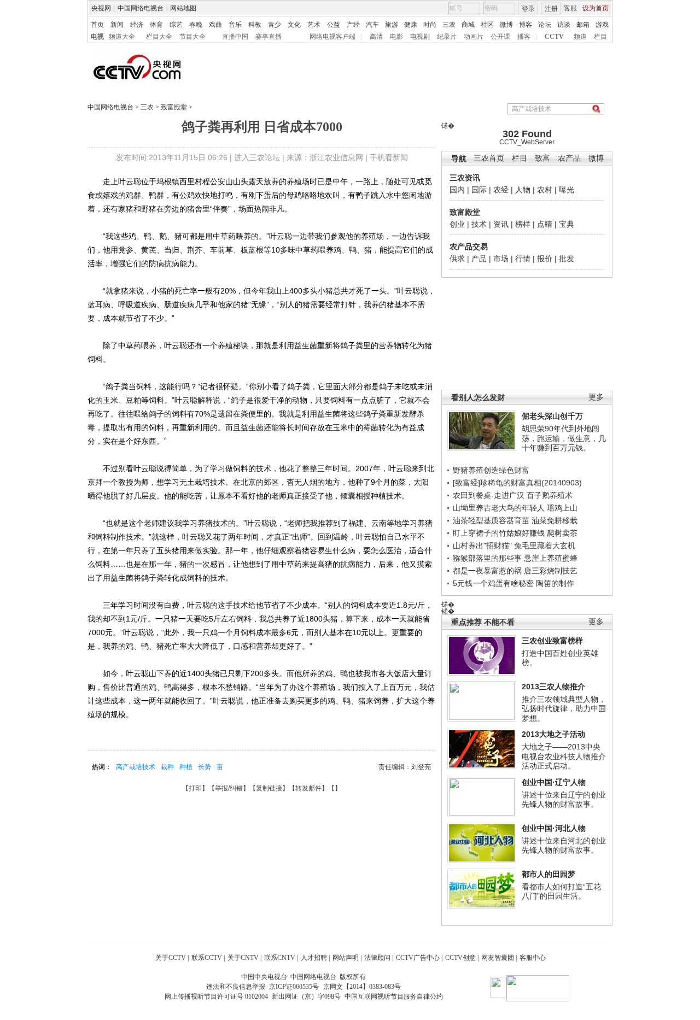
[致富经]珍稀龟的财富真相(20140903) (517, 482)
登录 (528, 9)
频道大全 (122, 36)
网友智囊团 (497, 958)
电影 (396, 36)
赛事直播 (268, 36)
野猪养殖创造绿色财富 (491, 470)
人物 (522, 189)
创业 (457, 224)
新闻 (117, 24)
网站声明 (345, 958)
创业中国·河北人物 (554, 828)
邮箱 (583, 24)
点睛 (544, 224)
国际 (479, 189)
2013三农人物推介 (553, 686)
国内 (457, 189)
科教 (254, 24)
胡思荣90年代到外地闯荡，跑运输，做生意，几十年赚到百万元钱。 (564, 438)
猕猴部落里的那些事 (487, 558)
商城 (468, 24)
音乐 (235, 24)
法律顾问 (377, 958)
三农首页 (489, 158)
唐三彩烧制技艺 (551, 570)
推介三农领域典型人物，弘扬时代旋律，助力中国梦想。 (564, 709)
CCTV (554, 36)
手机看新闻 (389, 157)
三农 (449, 24)
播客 (523, 36)
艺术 (313, 24)
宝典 (566, 224)
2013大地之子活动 (553, 734)
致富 (542, 158)
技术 (479, 224)
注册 (551, 9)
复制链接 (269, 788)
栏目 (600, 36)
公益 (333, 24)
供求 (457, 258)
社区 (487, 24)
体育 (156, 24)
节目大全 (192, 36)
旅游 (391, 24)
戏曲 (215, 24)
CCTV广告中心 (418, 958)
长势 (204, 767)
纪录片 (447, 36)
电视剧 (420, 36)
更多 (596, 397)
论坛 (544, 24)
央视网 (101, 8)
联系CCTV (206, 958)
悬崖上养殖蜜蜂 (551, 558)
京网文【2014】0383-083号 (362, 986)
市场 (501, 258)
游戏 (602, 24)
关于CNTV (243, 958)
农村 (544, 189)
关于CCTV (170, 958)
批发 (566, 258)
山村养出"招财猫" (482, 545)
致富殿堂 (174, 107)
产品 (479, 258)
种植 (185, 767)
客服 (570, 8)
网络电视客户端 (332, 36)
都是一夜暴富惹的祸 (487, 570)
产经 (353, 24)
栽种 (167, 767)
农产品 (569, 158)
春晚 (195, 24)
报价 (544, 258)
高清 (376, 36)
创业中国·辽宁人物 (554, 782)
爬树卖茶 (562, 533)
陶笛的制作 (555, 583)
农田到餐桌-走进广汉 (488, 495)
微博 (506, 24)
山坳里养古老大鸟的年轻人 (499, 507)
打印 (195, 788)
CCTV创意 (460, 958)
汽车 (372, 24)
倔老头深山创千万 (552, 416)
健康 (410, 24)
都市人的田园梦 (548, 874)
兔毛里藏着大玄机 (544, 545)
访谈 (563, 24)
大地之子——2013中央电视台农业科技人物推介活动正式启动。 (564, 756)
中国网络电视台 (141, 8)
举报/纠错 (229, 788)
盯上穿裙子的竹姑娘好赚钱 (499, 533)
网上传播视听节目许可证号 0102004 (216, 996)
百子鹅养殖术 (550, 495)
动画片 (473, 36)
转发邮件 (308, 788)
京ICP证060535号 (294, 986)
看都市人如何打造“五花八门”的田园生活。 (561, 891)
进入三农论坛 (257, 157)
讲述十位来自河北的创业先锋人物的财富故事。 (564, 845)
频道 (580, 36)
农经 (501, 189)
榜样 (522, 224)
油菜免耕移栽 (555, 520)
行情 (522, 258)
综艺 (176, 24)
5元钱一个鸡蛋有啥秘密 (493, 583)
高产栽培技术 (135, 767)
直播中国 (235, 36)
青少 (274, 24)
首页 (97, 24)
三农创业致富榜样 (552, 640)
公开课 (500, 36)
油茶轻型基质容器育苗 (491, 520)
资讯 (501, 224)
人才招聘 (314, 958)
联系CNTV (279, 958)
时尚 (429, 24)
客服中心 (533, 958)
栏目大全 (159, 36)
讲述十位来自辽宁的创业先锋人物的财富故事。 (564, 799)
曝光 (566, 189)
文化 (294, 24)
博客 (525, 24)
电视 (97, 36)
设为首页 (595, 8)
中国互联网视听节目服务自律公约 (394, 996)
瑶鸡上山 (562, 507)
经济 (136, 24)
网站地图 (183, 8)
